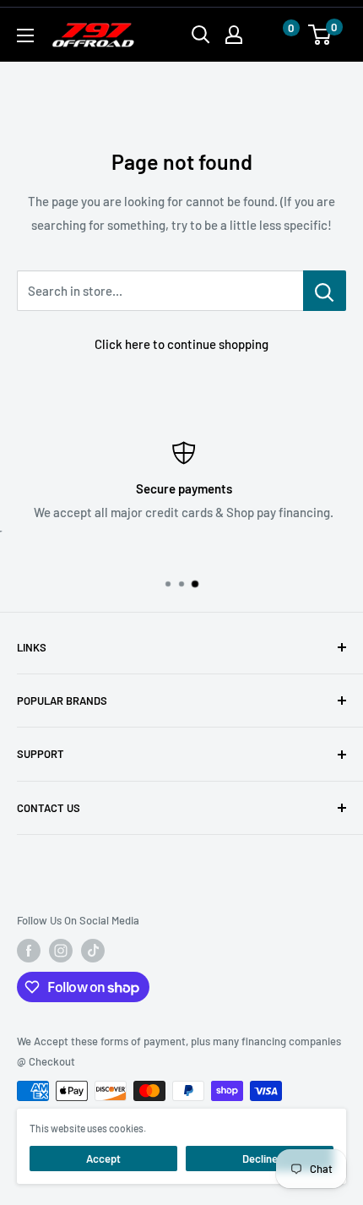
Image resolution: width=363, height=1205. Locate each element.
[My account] (233, 34)
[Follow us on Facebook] (29, 950)
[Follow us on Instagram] (61, 950)
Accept (103, 1158)
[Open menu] (25, 35)
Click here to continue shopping (181, 344)
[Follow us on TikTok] (93, 950)
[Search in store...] (324, 290)
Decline (260, 1158)
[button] (274, 35)
